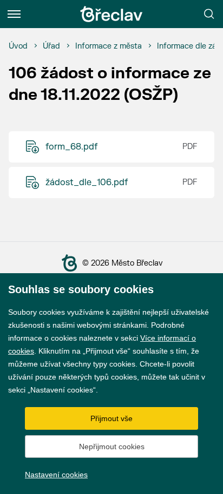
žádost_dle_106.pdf (86, 182)
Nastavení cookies (56, 474)
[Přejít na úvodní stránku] (111, 14)
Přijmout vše (111, 418)
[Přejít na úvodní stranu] (71, 263)
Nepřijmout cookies (112, 446)
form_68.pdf (71, 146)
